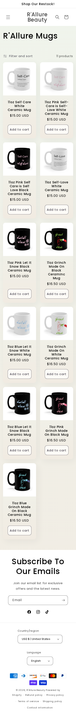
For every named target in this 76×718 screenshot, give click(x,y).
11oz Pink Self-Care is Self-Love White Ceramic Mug (56, 108)
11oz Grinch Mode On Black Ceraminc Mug (56, 270)
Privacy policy (55, 695)
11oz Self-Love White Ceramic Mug (56, 186)
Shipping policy (52, 701)
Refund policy (34, 695)
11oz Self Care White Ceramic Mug (19, 106)
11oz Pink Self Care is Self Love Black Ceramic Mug (19, 188)
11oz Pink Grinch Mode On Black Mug (56, 431)
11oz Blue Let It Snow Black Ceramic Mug (19, 431)
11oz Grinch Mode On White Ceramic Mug (56, 352)
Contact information (40, 707)
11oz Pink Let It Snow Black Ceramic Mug (19, 266)
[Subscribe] (63, 600)
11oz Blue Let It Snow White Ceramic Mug (19, 351)
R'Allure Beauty (36, 690)
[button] (8, 17)
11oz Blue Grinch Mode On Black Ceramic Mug (19, 509)
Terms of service (28, 701)
